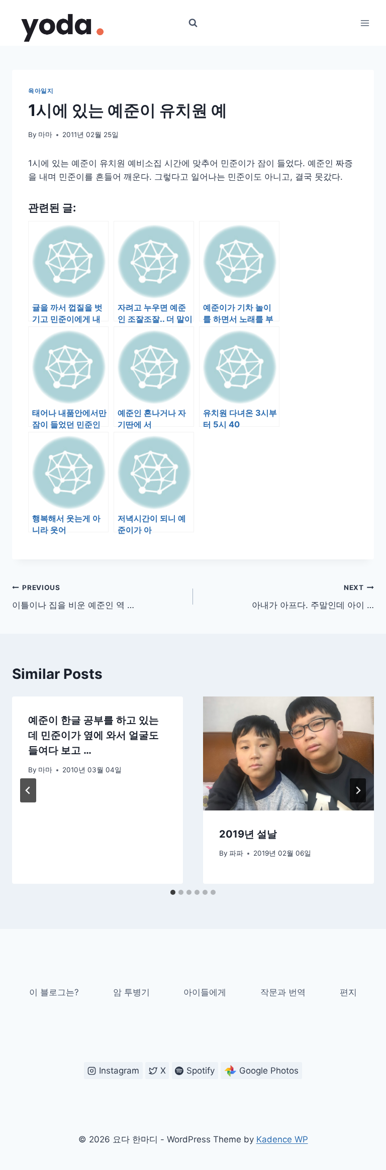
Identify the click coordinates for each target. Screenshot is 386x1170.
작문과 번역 (283, 992)
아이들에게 (204, 992)
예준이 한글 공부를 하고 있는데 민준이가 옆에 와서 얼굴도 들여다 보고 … (93, 735)
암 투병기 (131, 992)
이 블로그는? (54, 992)
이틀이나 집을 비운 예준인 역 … (73, 596)
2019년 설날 (248, 834)
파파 (236, 853)
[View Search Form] (193, 23)
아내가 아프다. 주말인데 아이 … (313, 596)
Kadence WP (282, 1139)
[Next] (358, 790)
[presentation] (288, 753)
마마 (45, 135)
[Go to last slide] (28, 790)
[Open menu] (364, 23)
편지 (348, 992)
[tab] (172, 892)
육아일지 (40, 90)
